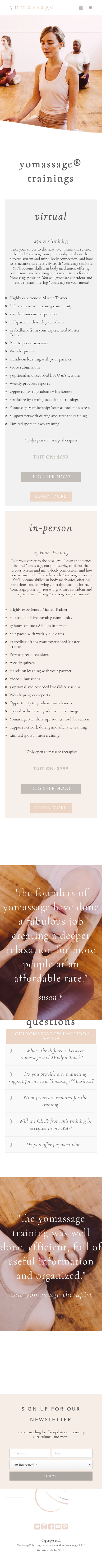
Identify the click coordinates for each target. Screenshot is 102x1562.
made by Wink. (56, 1550)
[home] (30, 8)
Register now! (51, 477)
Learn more (51, 496)
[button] (90, 7)
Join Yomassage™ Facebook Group (51, 1036)
